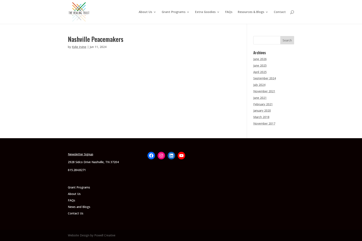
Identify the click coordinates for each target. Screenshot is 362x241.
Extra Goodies (205, 12)
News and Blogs (79, 207)
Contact (280, 12)
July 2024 (259, 85)
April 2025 (260, 72)
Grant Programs (173, 12)
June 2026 (260, 59)
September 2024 (264, 78)
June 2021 (260, 98)
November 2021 (264, 91)
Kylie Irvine (79, 47)
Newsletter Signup (80, 154)
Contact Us (75, 213)
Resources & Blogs (251, 12)
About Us (145, 12)
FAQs (228, 12)
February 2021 (263, 104)
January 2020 (262, 110)
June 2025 (260, 65)
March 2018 (261, 117)
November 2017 (264, 123)
